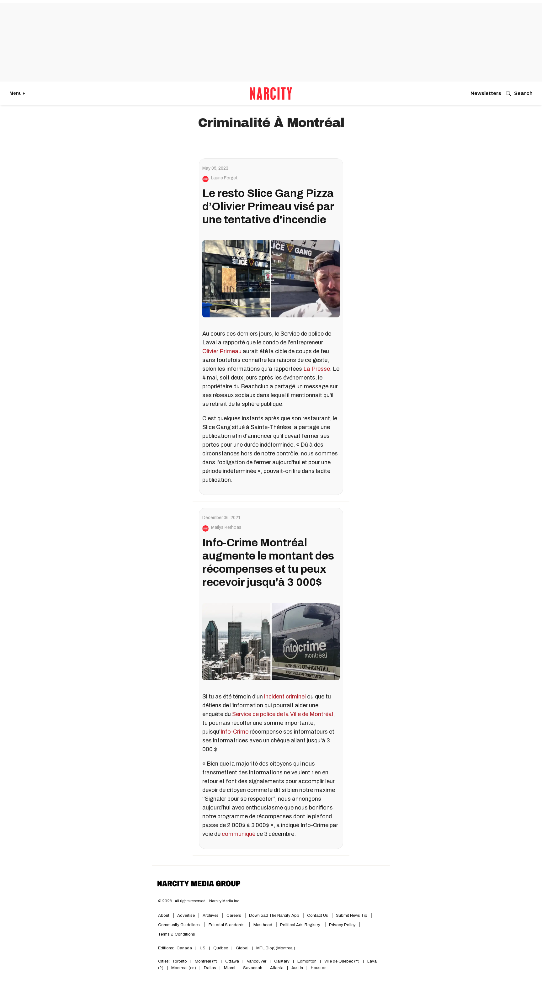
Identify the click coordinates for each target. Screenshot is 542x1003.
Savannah (252, 968)
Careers (233, 915)
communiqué (238, 834)
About (163, 915)
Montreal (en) (183, 968)
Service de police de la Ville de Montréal (282, 714)
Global (242, 948)
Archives (211, 915)
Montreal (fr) (206, 961)
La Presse (316, 369)
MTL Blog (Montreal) (275, 948)
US (202, 948)
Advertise (186, 915)
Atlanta (277, 968)
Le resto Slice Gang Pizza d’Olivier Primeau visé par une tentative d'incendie (268, 206)
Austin (297, 968)
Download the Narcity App (274, 915)
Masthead (262, 925)
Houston (319, 968)
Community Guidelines (179, 925)
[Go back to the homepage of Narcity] (271, 93)
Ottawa (232, 961)
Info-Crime (234, 732)
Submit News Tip (351, 915)
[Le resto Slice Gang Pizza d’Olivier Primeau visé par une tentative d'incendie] (271, 278)
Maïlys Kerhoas (226, 527)
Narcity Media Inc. (224, 901)
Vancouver (256, 961)
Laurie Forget (224, 178)
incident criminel (285, 696)
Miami (229, 968)
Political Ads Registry (300, 925)
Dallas (210, 968)
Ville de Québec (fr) (341, 961)
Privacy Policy (342, 925)
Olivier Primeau (222, 351)
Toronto (179, 961)
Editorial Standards (227, 925)
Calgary (282, 961)
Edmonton (306, 961)
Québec (220, 948)
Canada (184, 948)
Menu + (17, 93)
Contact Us (317, 915)
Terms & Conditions (176, 934)
